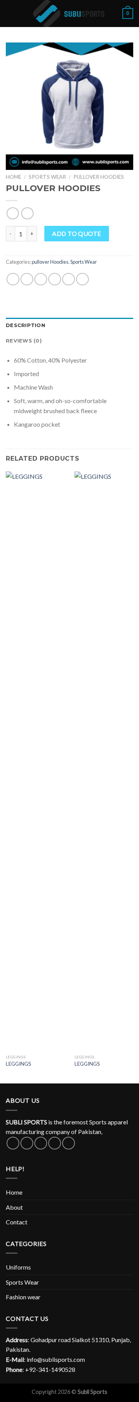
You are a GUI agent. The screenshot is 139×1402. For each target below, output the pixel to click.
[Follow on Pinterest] (68, 1143)
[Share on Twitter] (40, 279)
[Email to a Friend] (54, 279)
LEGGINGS (18, 1064)
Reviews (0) (24, 341)
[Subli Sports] (69, 13)
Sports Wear (47, 177)
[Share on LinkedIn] (82, 279)
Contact (16, 1222)
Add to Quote (76, 233)
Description (25, 325)
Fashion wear (23, 1296)
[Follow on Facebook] (13, 1143)
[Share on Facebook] (26, 279)
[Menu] (10, 13)
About (14, 1207)
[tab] (69, 325)
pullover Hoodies (98, 177)
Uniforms (18, 1267)
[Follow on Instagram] (26, 1143)
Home (13, 177)
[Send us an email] (54, 1143)
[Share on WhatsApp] (13, 279)
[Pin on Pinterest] (68, 279)
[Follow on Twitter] (40, 1143)
